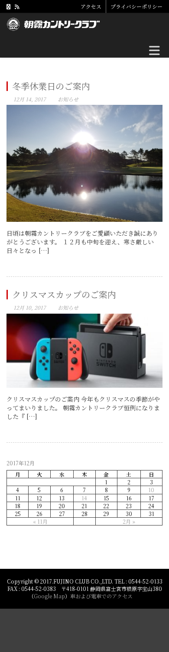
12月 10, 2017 (29, 307)
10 (151, 489)
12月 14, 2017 (29, 99)
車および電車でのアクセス (101, 596)
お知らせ (68, 99)
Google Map (49, 596)
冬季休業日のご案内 (51, 86)
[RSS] (17, 6)
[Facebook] (8, 6)
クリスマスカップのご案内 (64, 294)
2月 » (129, 521)
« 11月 (40, 521)
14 (84, 498)
